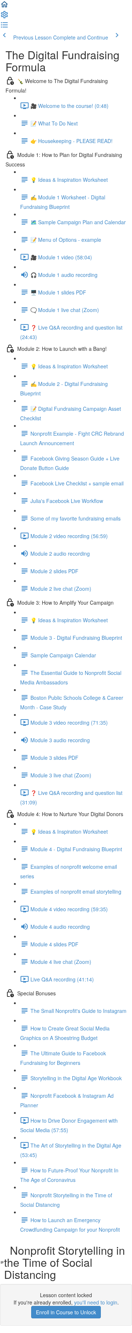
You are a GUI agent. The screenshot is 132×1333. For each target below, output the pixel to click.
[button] (4, 6)
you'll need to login (95, 1302)
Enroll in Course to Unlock (66, 1312)
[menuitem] (4, 16)
